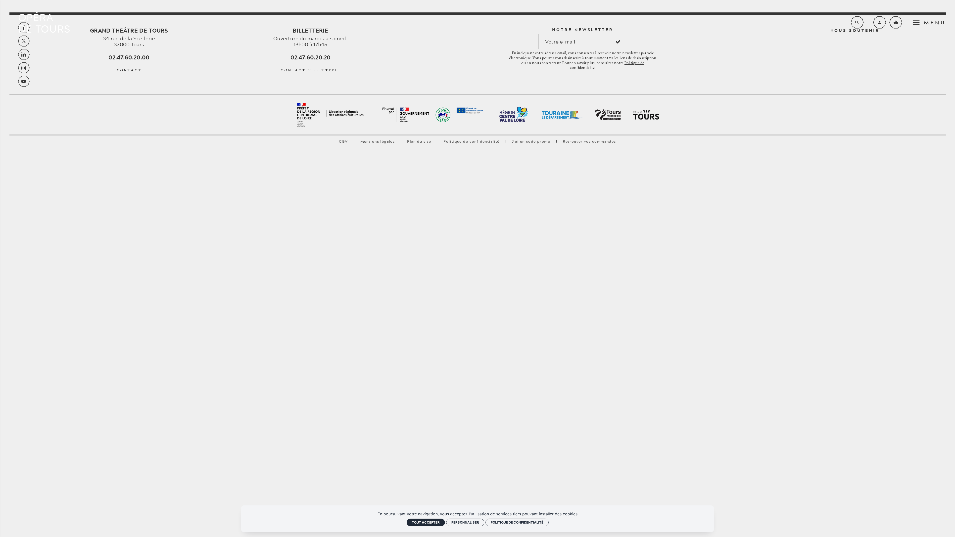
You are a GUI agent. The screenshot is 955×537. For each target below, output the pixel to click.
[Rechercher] (857, 22)
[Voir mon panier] (895, 22)
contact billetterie (310, 70)
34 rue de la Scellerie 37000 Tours (129, 37)
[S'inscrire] (618, 41)
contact (129, 70)
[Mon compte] (879, 22)
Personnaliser (465, 522)
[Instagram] (24, 68)
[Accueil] (44, 22)
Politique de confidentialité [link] (517, 522)
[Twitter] (24, 41)
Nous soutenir (855, 30)
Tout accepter (426, 522)
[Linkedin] (24, 54)
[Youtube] (24, 81)
